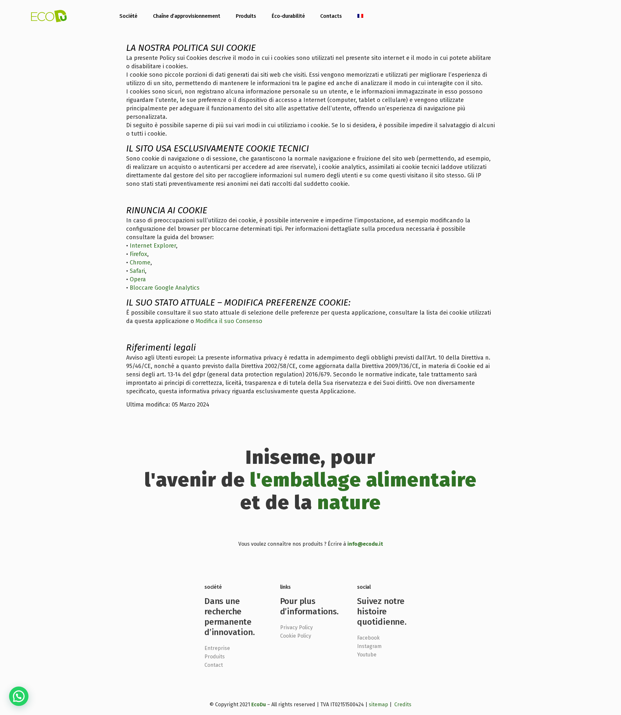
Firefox (138, 254)
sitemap (378, 704)
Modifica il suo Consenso (229, 321)
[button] (18, 696)
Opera (138, 279)
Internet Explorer (153, 245)
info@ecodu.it (365, 544)
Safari (137, 270)
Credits (402, 704)
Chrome (140, 262)
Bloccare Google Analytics (165, 287)
